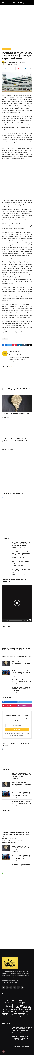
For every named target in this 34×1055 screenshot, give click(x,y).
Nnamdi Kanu (18, 1011)
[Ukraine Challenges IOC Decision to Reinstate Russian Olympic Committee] (6, 681)
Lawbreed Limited (11, 62)
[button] (17, 603)
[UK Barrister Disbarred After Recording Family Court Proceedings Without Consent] (17, 403)
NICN (8, 1011)
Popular (11, 1014)
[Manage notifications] (3, 1051)
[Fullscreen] (30, 620)
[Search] (31, 2)
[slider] (15, 620)
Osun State (5, 1014)
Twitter (15, 1016)
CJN (12, 1002)
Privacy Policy (15, 735)
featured (5, 338)
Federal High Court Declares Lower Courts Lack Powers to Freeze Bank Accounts (21, 571)
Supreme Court (22, 1014)
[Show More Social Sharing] (30, 68)
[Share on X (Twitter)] (12, 68)
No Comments (6, 64)
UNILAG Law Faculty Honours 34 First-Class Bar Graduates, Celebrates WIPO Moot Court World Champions (14, 440)
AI (19, 998)
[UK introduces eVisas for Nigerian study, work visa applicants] (6, 563)
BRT (29, 1000)
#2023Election (6, 998)
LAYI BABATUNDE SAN (14, 1009)
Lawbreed (5, 1009)
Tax (27, 1014)
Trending (10, 1016)
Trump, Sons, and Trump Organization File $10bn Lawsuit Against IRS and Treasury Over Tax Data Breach (22, 544)
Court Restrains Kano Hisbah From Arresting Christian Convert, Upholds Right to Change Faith (16, 649)
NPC (24, 1011)
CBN (8, 1002)
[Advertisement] (17, 25)
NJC (12, 1011)
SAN (16, 1014)
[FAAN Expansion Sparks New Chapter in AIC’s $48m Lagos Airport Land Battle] (17, 82)
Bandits (13, 1000)
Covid (16, 1002)
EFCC (20, 1002)
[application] (17, 603)
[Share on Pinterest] (18, 68)
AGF (17, 998)
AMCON (23, 998)
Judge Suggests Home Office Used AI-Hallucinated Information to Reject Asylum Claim (22, 689)
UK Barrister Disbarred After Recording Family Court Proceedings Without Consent (21, 663)
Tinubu (4, 1016)
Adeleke (12, 998)
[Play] (4, 620)
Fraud (25, 1006)
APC (28, 998)
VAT (20, 1017)
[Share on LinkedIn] (25, 68)
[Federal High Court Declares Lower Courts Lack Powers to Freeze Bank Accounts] (6, 571)
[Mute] (27, 620)
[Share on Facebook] (5, 68)
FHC (17, 1006)
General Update (6, 49)
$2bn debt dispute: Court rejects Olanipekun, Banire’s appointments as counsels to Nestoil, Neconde (21, 553)
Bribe (25, 1000)
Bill (17, 1000)
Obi (27, 1011)
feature (28, 1002)
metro (22, 1009)
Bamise (7, 1000)
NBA (4, 1011)
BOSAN (21, 1000)
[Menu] (3, 2)
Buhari (4, 1002)
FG (14, 1006)
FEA (24, 1002)
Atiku (4, 1000)
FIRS (21, 1006)
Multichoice (27, 1009)
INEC (29, 1006)
